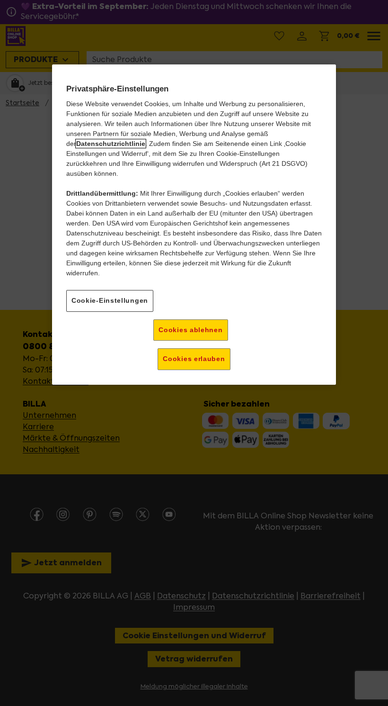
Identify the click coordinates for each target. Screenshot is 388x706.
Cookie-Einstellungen (109, 300)
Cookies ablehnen (190, 330)
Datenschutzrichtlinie (110, 143)
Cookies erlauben (194, 358)
